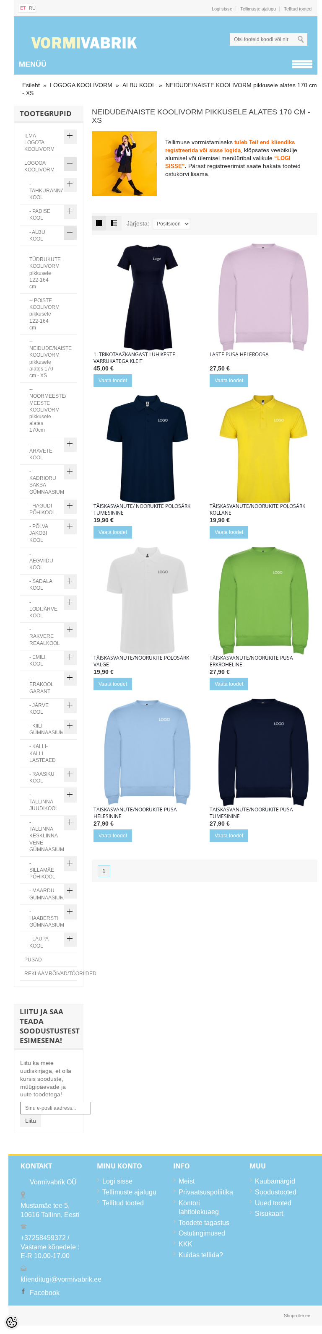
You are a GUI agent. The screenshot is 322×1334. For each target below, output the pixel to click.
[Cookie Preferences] (11, 1322)
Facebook (45, 1292)
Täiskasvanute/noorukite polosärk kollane (257, 509)
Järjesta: (138, 223)
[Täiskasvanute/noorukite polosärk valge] (147, 601)
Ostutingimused (202, 1233)
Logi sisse (222, 8)
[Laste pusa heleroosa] (263, 297)
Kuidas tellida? (201, 1255)
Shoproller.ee (297, 1315)
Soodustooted (275, 1192)
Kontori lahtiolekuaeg (199, 1207)
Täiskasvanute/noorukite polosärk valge (141, 661)
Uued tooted (273, 1203)
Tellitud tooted (298, 8)
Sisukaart (269, 1213)
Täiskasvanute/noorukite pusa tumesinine (251, 813)
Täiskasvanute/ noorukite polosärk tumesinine (141, 509)
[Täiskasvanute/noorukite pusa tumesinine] (263, 752)
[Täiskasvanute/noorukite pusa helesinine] (147, 752)
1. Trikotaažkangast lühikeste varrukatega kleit (134, 358)
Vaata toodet (113, 380)
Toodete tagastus (204, 1222)
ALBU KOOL (139, 85)
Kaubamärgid (275, 1181)
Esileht (31, 85)
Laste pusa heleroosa (239, 354)
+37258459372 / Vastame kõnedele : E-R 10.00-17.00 (50, 1246)
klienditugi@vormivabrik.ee (61, 1279)
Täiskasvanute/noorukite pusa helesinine (135, 813)
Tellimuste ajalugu (258, 8)
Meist (187, 1181)
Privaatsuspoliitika (206, 1192)
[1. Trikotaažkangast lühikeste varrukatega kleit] (147, 297)
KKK (185, 1244)
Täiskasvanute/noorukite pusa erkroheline (251, 661)
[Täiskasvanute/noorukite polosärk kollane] (263, 449)
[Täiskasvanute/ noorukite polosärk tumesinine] (147, 449)
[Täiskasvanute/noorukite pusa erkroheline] (263, 601)
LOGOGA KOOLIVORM (81, 85)
